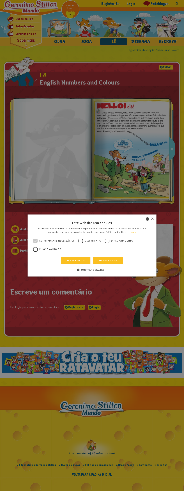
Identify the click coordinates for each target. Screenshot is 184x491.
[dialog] (92, 245)
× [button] (152, 219)
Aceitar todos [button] (75, 260)
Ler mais (131, 232)
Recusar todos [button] (108, 260)
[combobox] (147, 219)
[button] (92, 270)
